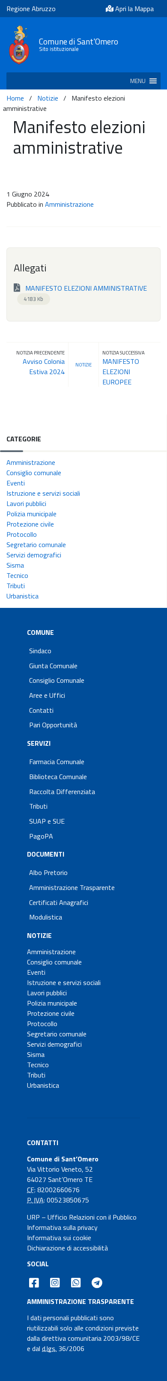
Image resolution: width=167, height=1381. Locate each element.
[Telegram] (97, 1282)
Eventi (15, 483)
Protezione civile (30, 524)
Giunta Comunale (53, 666)
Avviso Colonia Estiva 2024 (44, 366)
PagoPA (41, 836)
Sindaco (40, 651)
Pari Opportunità (53, 725)
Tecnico (17, 575)
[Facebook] (34, 1282)
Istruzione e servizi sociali (43, 493)
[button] (138, 80)
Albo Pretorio (48, 872)
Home (15, 98)
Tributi (15, 585)
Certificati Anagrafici (58, 902)
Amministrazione (69, 204)
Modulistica (45, 917)
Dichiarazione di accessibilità (67, 1248)
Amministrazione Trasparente (72, 887)
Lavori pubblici (26, 503)
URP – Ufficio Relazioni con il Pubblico (82, 1217)
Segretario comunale (36, 544)
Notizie (47, 98)
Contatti (41, 710)
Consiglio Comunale (56, 680)
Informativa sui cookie (59, 1237)
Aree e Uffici (47, 695)
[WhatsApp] (76, 1282)
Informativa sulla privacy (62, 1227)
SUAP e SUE (47, 821)
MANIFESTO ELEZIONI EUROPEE (120, 371)
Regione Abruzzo (31, 8)
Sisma (15, 565)
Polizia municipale (31, 514)
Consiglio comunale (33, 472)
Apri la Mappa (133, 8)
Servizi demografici (33, 555)
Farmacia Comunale (56, 761)
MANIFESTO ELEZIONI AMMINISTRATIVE (85, 293)
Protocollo (21, 534)
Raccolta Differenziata (62, 791)
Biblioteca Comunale (58, 776)
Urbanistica (22, 596)
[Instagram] (55, 1282)
